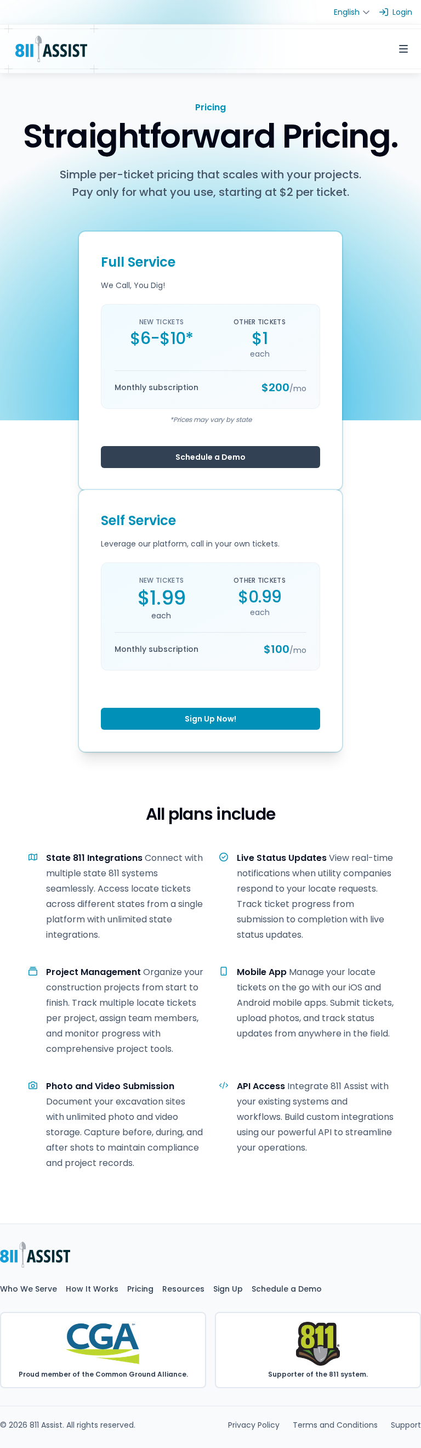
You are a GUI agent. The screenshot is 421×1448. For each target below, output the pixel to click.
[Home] (51, 49)
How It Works (92, 1288)
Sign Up (228, 1288)
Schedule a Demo (210, 457)
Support (406, 1424)
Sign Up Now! (210, 718)
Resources (183, 1288)
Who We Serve (28, 1288)
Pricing (140, 1288)
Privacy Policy (254, 1424)
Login (402, 12)
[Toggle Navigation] (403, 49)
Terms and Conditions (335, 1424)
